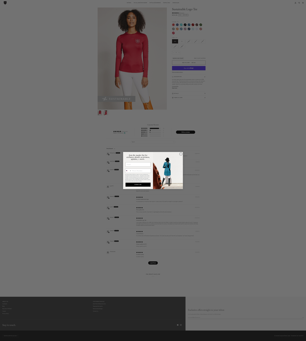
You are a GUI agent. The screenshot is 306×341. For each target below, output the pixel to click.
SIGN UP (138, 184)
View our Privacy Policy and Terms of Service (133, 180)
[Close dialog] (180, 154)
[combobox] (128, 171)
